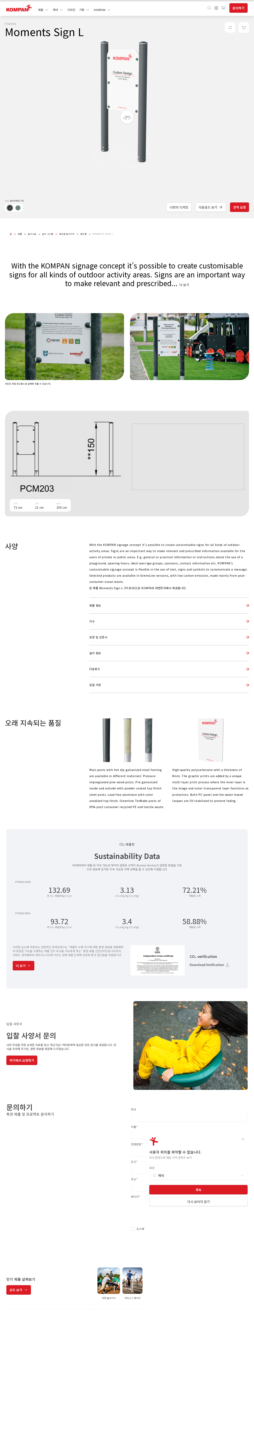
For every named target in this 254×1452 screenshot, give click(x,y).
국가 (151, 1168)
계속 (198, 1189)
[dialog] (127, 726)
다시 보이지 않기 (198, 1201)
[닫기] (243, 1139)
